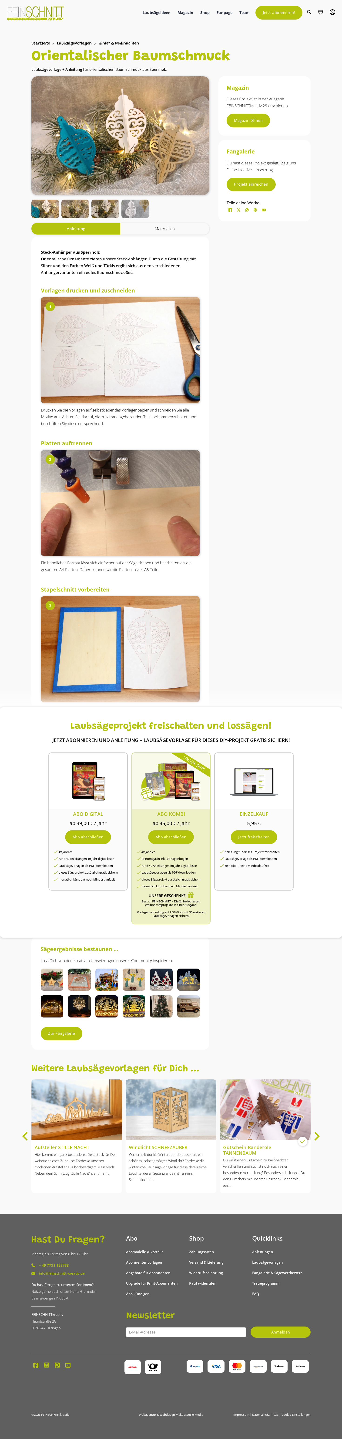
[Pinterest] (255, 209)
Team (244, 12)
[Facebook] (230, 209)
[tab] (75, 228)
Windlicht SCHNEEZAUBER (158, 1147)
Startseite (40, 44)
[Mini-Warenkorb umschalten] (321, 12)
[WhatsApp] (246, 209)
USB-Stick (176, 912)
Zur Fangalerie (61, 1033)
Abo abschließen (88, 837)
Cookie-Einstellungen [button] (296, 1414)
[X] (238, 209)
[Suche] (310, 12)
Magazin (185, 12)
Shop (205, 12)
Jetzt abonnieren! (279, 12)
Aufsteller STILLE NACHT (62, 1147)
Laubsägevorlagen (74, 44)
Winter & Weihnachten (119, 44)
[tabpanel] (120, 584)
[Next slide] (316, 1136)
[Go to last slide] (25, 1136)
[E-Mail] (263, 209)
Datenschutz (261, 1414)
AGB (275, 1414)
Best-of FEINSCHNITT (156, 901)
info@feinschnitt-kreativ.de (62, 1273)
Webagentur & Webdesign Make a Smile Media (171, 1414)
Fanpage (224, 12)
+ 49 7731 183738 (54, 1265)
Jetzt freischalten (254, 837)
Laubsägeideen (157, 12)
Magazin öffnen (248, 120)
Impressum (241, 1414)
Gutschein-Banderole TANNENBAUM (247, 1150)
